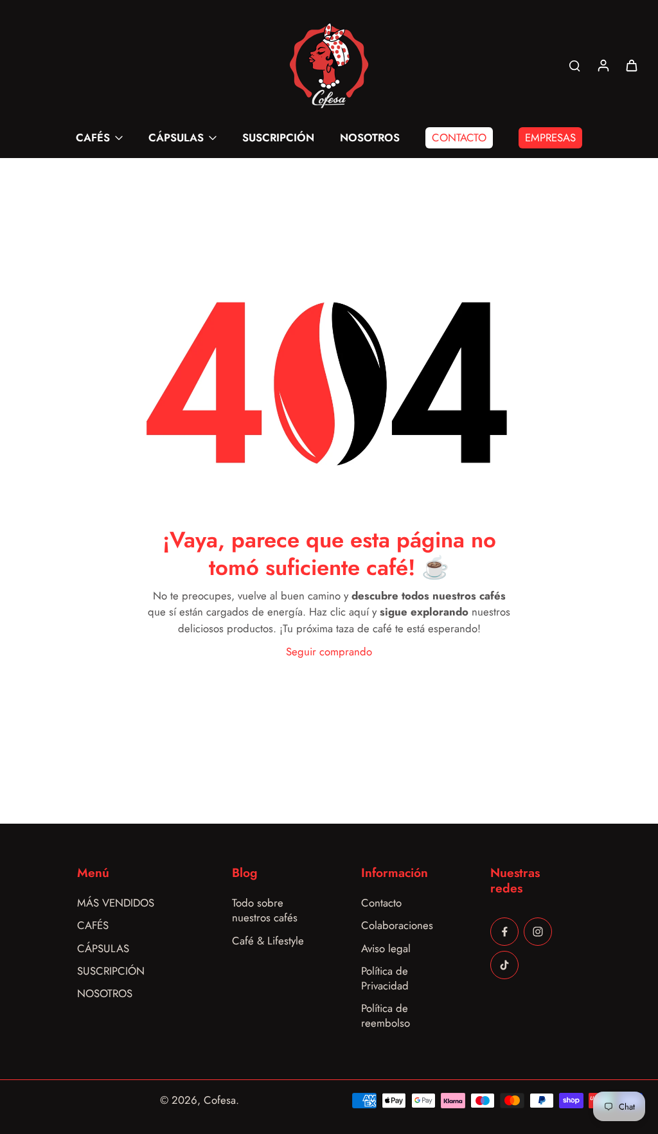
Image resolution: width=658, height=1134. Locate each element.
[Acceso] (603, 65)
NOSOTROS (104, 993)
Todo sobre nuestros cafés (265, 910)
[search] (574, 65)
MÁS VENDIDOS (115, 903)
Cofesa (220, 1100)
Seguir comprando (329, 651)
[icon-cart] (631, 65)
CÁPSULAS (103, 948)
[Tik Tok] (504, 965)
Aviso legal (386, 948)
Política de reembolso (385, 1016)
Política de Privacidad (385, 978)
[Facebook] (504, 931)
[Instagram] (538, 931)
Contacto (381, 903)
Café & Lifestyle (268, 941)
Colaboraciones (397, 925)
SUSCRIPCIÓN (111, 971)
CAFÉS (93, 925)
